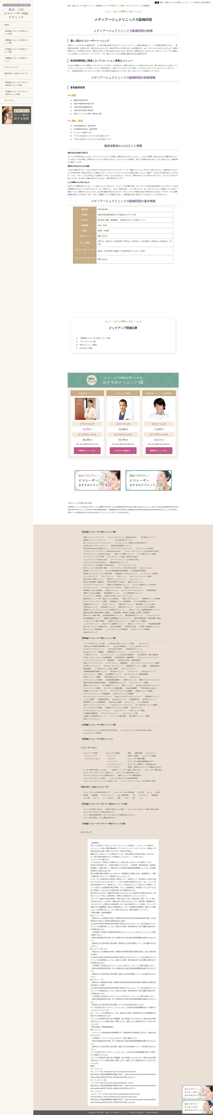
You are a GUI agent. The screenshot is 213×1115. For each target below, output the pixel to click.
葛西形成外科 (154, 666)
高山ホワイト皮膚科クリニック (113, 624)
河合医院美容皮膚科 (113, 680)
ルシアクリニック (107, 655)
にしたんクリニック (90, 576)
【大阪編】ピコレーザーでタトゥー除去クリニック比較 (16, 93)
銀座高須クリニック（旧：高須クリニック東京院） (101, 598)
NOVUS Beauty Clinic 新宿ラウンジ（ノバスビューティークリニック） (108, 548)
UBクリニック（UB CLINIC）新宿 (95, 568)
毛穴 (133, 798)
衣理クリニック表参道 (138, 621)
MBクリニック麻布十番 (91, 615)
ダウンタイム (150, 753)
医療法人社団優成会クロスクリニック (117, 618)
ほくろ (149, 792)
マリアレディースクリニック (93, 585)
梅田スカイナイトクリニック (149, 680)
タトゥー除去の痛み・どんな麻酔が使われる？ (99, 818)
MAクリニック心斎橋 (137, 710)
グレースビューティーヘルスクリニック (97, 696)
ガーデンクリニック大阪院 (92, 680)
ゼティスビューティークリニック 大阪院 (145, 663)
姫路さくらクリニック (91, 685)
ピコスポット (143, 795)
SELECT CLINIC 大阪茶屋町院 (129, 660)
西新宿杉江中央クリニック (118, 562)
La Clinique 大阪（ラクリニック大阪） (121, 643)
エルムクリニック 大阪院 (92, 674)
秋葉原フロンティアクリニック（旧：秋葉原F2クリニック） (104, 610)
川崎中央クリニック (125, 604)
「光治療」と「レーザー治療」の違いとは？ (125, 770)
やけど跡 (140, 792)
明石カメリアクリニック (92, 719)
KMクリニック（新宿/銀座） (93, 629)
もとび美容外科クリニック (132, 593)
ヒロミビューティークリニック (148, 657)
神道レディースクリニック (92, 663)
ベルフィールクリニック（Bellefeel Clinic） (122, 537)
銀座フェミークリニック (136, 624)
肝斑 (118, 798)
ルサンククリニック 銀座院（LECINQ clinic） (99, 565)
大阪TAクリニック (129, 680)
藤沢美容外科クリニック (134, 615)
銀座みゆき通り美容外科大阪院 (94, 682)
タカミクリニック (135, 579)
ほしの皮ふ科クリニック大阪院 (146, 705)
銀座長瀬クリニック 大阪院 (136, 666)
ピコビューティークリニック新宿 (95, 601)
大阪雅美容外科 (103, 699)
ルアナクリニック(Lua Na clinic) (94, 562)
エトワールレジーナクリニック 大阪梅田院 (98, 660)
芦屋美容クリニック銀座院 (151, 598)
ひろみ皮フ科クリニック (123, 540)
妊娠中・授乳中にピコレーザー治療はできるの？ (145, 767)
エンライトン (112, 761)
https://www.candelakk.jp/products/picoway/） (125, 1094)
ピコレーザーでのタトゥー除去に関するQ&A (143, 809)
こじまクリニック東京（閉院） (94, 621)
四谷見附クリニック (108, 607)
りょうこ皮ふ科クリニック (139, 646)
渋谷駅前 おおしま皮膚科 (92, 590)
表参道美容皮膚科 (154, 624)
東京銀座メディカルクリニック (126, 573)
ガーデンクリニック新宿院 (140, 629)
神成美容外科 (134, 699)
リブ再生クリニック (90, 655)
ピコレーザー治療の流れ (153, 770)
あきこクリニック (146, 568)
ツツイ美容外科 (143, 702)
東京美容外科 (151, 590)
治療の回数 (138, 753)
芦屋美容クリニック (152, 696)
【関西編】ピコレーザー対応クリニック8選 (95, 338)
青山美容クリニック (148, 537)
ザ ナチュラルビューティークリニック (96, 710)
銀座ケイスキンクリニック (118, 621)
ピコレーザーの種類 (113, 753)
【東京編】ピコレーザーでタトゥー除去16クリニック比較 (16, 83)
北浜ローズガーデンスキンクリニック (128, 696)
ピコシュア (112, 756)
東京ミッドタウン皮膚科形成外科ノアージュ (144, 610)
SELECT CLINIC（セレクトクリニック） (119, 596)
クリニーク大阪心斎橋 (118, 716)
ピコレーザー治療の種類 (136, 758)
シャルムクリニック (153, 615)
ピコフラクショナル (93, 758)
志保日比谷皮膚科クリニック (121, 546)
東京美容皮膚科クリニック (112, 615)
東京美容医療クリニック (92, 618)
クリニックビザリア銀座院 (145, 607)
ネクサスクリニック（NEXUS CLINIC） (97, 554)
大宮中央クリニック (90, 607)
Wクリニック (129, 702)
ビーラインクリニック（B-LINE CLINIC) (124, 559)
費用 (129, 753)
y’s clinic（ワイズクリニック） (94, 649)
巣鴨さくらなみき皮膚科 (92, 593)
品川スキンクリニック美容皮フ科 (95, 626)
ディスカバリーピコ (115, 764)
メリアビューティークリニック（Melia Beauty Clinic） (102, 551)
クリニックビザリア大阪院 (92, 708)
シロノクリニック (107, 576)
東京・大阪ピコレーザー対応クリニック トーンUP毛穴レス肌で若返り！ (186, 2)
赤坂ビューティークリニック (93, 537)
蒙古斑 (85, 795)
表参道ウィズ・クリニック (92, 571)
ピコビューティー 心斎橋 (138, 682)
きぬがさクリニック (119, 699)
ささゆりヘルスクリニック (113, 666)
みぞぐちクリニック (129, 669)
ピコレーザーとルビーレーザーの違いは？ (98, 772)
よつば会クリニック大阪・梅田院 (106, 669)
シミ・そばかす (108, 798)
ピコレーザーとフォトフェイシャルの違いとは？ (100, 781)
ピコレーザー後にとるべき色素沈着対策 (124, 778)
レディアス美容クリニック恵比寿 (144, 585)
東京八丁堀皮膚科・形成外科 (93, 582)
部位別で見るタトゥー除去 (115, 809)
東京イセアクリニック (130, 598)
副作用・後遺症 (133, 756)
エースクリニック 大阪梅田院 (116, 663)
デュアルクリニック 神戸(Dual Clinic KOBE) (136, 730)
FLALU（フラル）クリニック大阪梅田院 (97, 657)
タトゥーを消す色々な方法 (92, 809)
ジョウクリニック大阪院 (92, 688)
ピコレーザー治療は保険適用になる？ (141, 761)
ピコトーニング (91, 756)
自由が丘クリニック (90, 632)
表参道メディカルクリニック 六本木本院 (97, 573)
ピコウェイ (112, 758)
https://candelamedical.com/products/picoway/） (121, 1097)
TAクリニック (122, 576)
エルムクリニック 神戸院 (92, 733)
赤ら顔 (157, 792)
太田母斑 (95, 795)
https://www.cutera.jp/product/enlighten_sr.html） (117, 1083)
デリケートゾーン (107, 795)
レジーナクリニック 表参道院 (117, 629)
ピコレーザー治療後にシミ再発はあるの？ (142, 764)
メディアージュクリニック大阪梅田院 (96, 694)
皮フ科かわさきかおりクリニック (147, 685)
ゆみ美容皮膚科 (131, 688)
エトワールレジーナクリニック (132, 590)
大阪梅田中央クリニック (117, 682)
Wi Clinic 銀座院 (115, 626)
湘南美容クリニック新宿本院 (120, 601)
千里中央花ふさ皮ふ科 (148, 688)
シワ (140, 798)
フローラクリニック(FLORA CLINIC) (123, 568)
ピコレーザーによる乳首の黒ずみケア (96, 792)
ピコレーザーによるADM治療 (123, 792)
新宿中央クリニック (125, 607)
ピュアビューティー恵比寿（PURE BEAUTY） (131, 543)
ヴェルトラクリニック (137, 652)
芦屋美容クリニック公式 (86, 450)
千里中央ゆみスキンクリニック (115, 677)
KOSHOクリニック (117, 671)
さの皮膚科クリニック (113, 674)
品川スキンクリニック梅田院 (123, 694)
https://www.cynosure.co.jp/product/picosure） (121, 1071)
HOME (6, 25)
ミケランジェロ (132, 671)
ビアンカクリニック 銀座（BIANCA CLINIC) (122, 557)
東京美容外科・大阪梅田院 (124, 657)
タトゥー (96, 798)
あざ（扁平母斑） (123, 795)
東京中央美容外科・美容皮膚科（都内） (148, 618)
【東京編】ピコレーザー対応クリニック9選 (16, 32)
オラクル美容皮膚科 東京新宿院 (117, 571)
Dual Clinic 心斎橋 (86, 348)
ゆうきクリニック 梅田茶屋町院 (136, 674)
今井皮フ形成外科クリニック (150, 626)
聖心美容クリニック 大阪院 (139, 716)
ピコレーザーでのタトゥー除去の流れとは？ (98, 812)
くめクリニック (134, 677)
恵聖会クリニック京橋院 (144, 691)
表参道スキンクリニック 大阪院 (117, 708)
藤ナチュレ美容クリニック (124, 554)
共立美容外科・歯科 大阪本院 (148, 655)
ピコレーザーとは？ (11, 67)
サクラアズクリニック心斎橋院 (121, 691)
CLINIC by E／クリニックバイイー (95, 546)
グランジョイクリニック (109, 713)
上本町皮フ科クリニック (134, 649)
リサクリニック (144, 643)
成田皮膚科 (87, 669)
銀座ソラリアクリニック (133, 587)
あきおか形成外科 (120, 646)
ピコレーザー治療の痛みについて (128, 772)
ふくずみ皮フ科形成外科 (125, 655)
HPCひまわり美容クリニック (93, 579)
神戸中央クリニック (150, 699)
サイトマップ (9, 100)
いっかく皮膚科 (88, 699)
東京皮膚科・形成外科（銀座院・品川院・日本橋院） (132, 612)
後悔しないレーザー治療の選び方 (129, 775)
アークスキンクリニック (127, 565)
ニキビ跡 (86, 798)
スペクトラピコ (113, 767)
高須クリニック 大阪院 (88, 345)
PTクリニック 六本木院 (145, 548)
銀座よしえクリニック (136, 582)
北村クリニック (127, 685)
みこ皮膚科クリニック (110, 685)
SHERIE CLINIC (130, 626)
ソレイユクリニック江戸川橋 (93, 557)
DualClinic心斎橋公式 (122, 450)
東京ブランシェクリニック (116, 579)
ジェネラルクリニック (91, 624)
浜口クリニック (136, 708)
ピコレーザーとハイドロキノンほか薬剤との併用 (138, 781)
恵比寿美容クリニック (112, 593)
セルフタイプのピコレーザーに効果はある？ (98, 775)
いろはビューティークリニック (121, 705)
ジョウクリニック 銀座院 (92, 596)
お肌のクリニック (112, 590)
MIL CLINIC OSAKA (115, 649)
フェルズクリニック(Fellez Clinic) (95, 559)
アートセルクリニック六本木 (111, 587)
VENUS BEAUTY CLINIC (115, 582)
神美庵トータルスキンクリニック (95, 691)
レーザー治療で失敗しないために (95, 770)
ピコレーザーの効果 (90, 753)
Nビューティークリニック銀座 (140, 576)
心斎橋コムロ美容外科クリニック (95, 716)
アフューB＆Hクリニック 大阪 (94, 643)
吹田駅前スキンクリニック (116, 652)
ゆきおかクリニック (149, 671)
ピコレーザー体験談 (149, 756)
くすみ (126, 798)
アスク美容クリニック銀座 (146, 554)
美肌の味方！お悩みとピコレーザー (16, 74)
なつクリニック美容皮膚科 (113, 688)
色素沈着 (154, 795)
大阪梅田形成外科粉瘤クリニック (95, 671)
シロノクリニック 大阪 (88, 341)
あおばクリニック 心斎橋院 (93, 652)
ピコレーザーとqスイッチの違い (94, 778)
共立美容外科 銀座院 (138, 571)
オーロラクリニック (90, 587)
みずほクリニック (109, 604)
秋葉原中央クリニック (91, 604)
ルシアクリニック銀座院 (149, 573)
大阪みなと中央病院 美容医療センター (96, 646)
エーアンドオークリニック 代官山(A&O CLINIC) (142, 551)
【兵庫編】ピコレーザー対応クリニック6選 (16, 50)
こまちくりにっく (120, 710)
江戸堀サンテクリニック (92, 666)
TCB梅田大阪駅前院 (90, 713)
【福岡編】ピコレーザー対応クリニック (16, 59)
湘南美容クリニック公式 (158, 450)
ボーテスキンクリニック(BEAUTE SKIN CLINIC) (100, 730)
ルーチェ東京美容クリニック (144, 601)
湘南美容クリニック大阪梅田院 (94, 702)
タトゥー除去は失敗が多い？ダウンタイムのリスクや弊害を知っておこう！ (109, 815)
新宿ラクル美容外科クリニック (118, 585)
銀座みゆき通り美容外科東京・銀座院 (96, 612)
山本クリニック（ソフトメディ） (95, 705)
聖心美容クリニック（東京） (146, 604)
